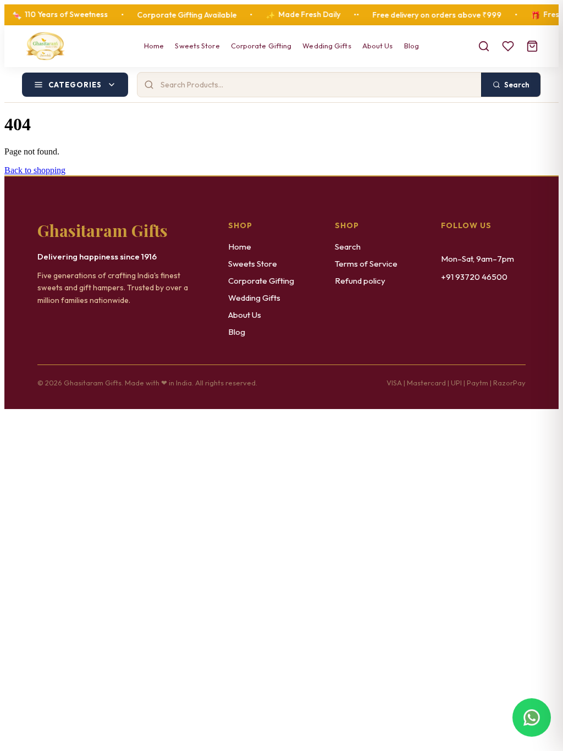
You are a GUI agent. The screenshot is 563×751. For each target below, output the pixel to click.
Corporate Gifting (261, 45)
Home (154, 45)
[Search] (484, 46)
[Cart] (532, 46)
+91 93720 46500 (474, 277)
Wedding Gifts (326, 45)
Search (348, 246)
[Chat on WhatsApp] (531, 719)
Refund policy (360, 280)
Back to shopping (34, 170)
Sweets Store (197, 45)
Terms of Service (366, 263)
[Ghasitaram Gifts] (45, 46)
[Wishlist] (508, 46)
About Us (377, 45)
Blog (411, 45)
